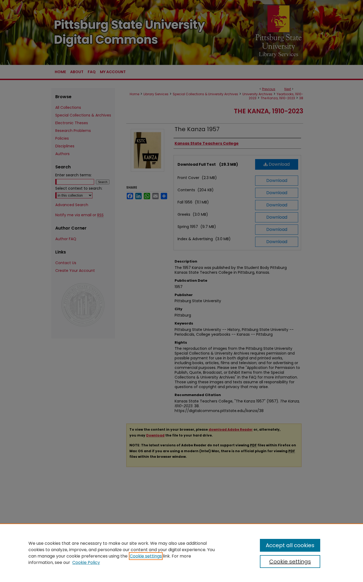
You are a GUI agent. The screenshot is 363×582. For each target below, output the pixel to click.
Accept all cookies (290, 545)
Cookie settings (146, 556)
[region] (181, 552)
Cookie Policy (86, 562)
